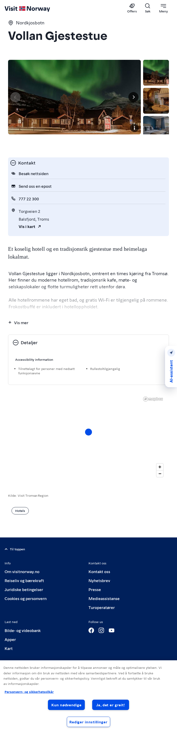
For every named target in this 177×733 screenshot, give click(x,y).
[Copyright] (134, 128)
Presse (94, 589)
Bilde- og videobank (23, 630)
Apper (10, 639)
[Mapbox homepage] (153, 399)
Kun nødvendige (66, 704)
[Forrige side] (15, 97)
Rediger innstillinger (88, 721)
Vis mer (21, 322)
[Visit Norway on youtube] (111, 630)
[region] (88, 696)
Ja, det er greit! (110, 704)
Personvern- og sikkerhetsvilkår (29, 692)
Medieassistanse (104, 598)
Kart (9, 648)
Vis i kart (27, 226)
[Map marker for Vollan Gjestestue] (88, 432)
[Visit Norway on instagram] (101, 630)
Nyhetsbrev (99, 580)
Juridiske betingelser (24, 589)
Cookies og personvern (26, 598)
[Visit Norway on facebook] (91, 630)
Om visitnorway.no (22, 571)
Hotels (20, 510)
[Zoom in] (159, 467)
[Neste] (133, 97)
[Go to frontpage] (34, 8)
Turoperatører (101, 607)
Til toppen (17, 549)
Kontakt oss (99, 571)
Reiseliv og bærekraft (24, 580)
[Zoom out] (159, 473)
